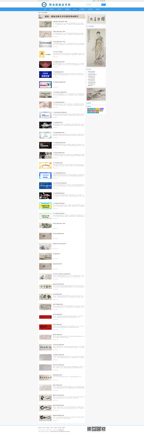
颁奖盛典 (91, 108)
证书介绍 (59, 9)
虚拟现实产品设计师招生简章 (59, 243)
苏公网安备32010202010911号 (64, 431)
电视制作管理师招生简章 (58, 415)
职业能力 (101, 108)
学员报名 (83, 9)
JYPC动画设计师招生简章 (59, 203)
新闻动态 (52, 9)
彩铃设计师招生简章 (57, 324)
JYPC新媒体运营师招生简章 (59, 82)
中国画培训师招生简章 (92, 82)
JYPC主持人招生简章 (57, 51)
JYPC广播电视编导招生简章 (59, 173)
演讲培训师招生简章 (91, 79)
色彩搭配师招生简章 (91, 76)
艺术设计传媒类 (44, 12)
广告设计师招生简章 (91, 77)
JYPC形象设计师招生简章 (59, 61)
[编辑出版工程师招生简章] (45, 289)
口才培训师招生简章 (91, 80)
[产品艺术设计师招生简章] (45, 350)
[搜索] (103, 5)
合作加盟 (90, 9)
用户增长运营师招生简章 (58, 233)
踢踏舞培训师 (90, 85)
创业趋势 (93, 110)
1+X (88, 108)
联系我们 (98, 9)
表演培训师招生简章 (57, 294)
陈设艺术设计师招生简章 (58, 364)
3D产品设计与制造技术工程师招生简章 (61, 274)
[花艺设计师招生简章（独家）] (45, 227)
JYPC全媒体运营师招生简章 (59, 142)
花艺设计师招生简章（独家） (59, 223)
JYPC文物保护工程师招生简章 (60, 92)
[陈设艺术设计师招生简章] (45, 370)
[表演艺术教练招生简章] (45, 309)
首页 (45, 9)
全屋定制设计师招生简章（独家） (60, 21)
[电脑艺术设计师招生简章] (45, 400)
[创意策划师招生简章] (45, 380)
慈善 (94, 108)
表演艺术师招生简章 (57, 314)
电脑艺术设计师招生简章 (58, 395)
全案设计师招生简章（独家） (59, 31)
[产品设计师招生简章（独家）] (45, 47)
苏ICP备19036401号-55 (54, 431)
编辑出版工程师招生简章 (58, 284)
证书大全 (75, 9)
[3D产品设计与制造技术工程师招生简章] (45, 279)
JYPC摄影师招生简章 (57, 122)
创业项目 (97, 110)
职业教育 (89, 112)
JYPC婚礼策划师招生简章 (59, 152)
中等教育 (93, 112)
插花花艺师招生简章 (57, 263)
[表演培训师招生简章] (45, 299)
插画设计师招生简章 (57, 334)
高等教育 (101, 110)
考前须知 (67, 9)
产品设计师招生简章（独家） (59, 41)
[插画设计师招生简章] (45, 340)
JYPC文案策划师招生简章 (59, 102)
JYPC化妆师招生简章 (57, 162)
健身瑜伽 (97, 108)
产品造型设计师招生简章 (58, 354)
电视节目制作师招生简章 (58, 405)
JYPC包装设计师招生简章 (59, 213)
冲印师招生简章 (56, 253)
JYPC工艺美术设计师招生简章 (60, 183)
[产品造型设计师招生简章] (45, 360)
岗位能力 (97, 112)
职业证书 (89, 110)
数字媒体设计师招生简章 (92, 74)
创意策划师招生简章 (57, 375)
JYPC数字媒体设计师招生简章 (60, 112)
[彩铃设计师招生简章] (45, 330)
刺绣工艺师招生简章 (57, 385)
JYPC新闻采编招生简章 (58, 72)
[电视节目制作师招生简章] (45, 410)
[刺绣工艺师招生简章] (45, 390)
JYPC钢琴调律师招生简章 (59, 193)
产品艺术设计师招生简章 (58, 344)
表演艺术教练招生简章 (58, 304)
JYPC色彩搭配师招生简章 (59, 132)
